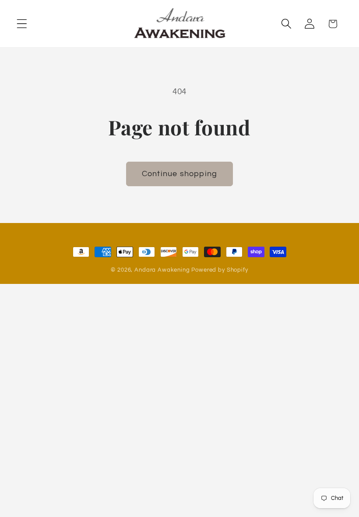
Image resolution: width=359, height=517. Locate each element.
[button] (22, 23)
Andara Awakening (162, 270)
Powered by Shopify (219, 270)
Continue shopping (179, 174)
